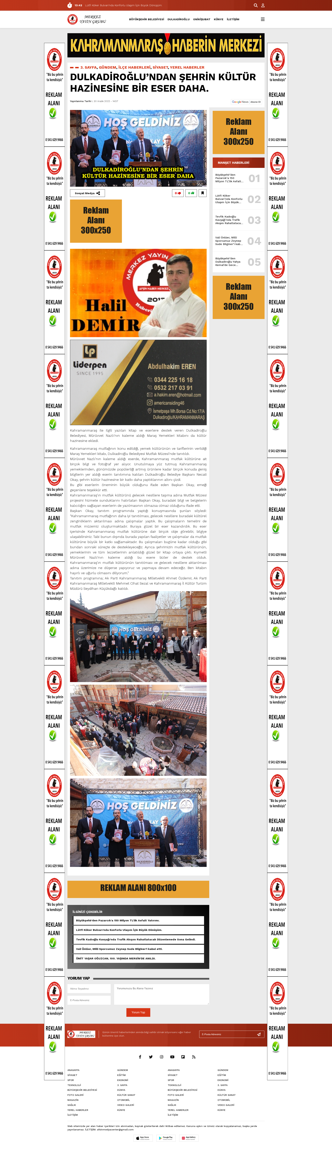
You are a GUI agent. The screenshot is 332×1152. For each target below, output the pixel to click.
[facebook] (140, 1057)
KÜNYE (218, 19)
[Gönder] (260, 1034)
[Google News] (246, 101)
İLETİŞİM (233, 19)
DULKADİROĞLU (179, 19)
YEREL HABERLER (187, 67)
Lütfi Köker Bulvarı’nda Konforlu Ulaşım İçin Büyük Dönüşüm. (119, 930)
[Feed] (193, 1057)
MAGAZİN (73, 1100)
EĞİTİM (121, 1075)
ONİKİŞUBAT (201, 19)
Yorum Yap (138, 1012)
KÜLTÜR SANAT (126, 1095)
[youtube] (172, 1057)
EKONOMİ (122, 1080)
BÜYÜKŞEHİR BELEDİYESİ (146, 19)
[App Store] (143, 1138)
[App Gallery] (189, 1138)
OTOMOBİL (123, 1100)
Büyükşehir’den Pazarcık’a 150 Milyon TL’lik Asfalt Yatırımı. (117, 920)
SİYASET (160, 67)
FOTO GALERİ (75, 1095)
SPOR (70, 1080)
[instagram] (161, 1057)
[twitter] (150, 1057)
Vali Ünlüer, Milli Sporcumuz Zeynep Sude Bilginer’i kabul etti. (119, 949)
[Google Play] (166, 1138)
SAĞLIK (71, 1105)
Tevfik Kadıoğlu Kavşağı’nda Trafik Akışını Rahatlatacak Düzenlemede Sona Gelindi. (135, 939)
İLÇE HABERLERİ (134, 67)
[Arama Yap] (254, 5)
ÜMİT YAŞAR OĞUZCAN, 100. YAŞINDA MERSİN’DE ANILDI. (115, 958)
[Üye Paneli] (261, 5)
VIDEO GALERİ (125, 1105)
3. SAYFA (88, 67)
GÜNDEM (107, 67)
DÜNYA (121, 1090)
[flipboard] (183, 1057)
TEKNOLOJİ (74, 1085)
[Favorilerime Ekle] (203, 193)
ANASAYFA (73, 1070)
